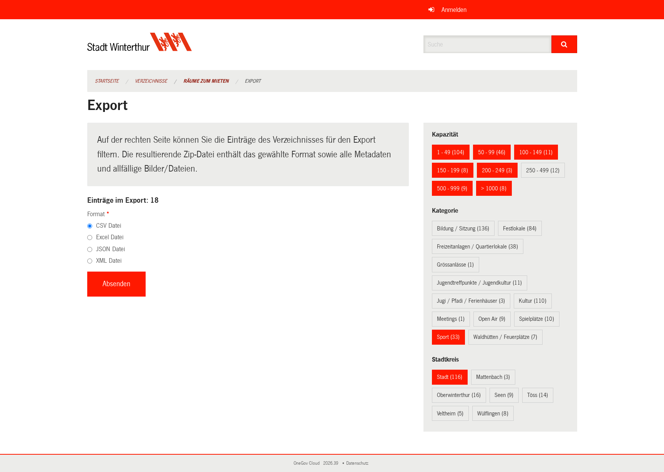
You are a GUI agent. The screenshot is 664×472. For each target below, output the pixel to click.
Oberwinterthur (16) (459, 395)
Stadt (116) (449, 377)
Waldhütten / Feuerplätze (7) (505, 337)
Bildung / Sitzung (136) (463, 228)
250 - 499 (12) (542, 170)
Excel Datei (109, 237)
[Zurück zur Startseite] (139, 48)
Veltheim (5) (450, 413)
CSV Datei (108, 225)
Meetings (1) (451, 319)
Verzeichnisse (151, 81)
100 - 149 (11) (536, 152)
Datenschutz (358, 463)
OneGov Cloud (308, 463)
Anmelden (454, 10)
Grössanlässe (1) (455, 265)
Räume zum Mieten (206, 81)
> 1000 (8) (493, 188)
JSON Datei (110, 249)
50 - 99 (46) (491, 152)
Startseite (107, 81)
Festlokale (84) (519, 228)
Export (253, 81)
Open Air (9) (491, 319)
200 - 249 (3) (497, 170)
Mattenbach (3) (493, 377)
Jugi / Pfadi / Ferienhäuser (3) (471, 301)
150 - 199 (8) (452, 170)
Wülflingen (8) (492, 413)
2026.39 (331, 463)
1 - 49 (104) (450, 152)
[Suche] (564, 44)
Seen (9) (504, 395)
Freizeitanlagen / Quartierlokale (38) (477, 247)
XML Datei (108, 260)
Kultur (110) (532, 301)
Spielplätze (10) (536, 319)
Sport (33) (448, 337)
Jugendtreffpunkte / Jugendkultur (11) (479, 283)
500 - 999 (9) (452, 188)
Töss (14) (537, 395)
